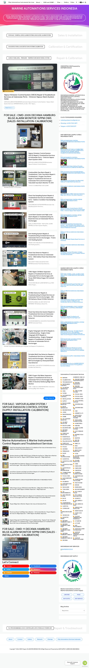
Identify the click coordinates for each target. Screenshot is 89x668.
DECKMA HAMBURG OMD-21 (66, 534)
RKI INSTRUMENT (80, 489)
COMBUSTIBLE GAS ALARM (66, 473)
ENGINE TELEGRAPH (76, 383)
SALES (64, 453)
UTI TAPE (77, 523)
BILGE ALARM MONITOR (65, 404)
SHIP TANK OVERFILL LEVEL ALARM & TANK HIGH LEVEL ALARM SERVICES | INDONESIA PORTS (72, 275)
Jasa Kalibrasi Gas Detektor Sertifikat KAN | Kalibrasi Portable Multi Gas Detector (72, 181)
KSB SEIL (77, 425)
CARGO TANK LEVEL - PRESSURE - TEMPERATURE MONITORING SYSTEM (28, 58)
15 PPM (8, 271)
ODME (64, 416)
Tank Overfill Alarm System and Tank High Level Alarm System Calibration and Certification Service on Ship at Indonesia (72, 301)
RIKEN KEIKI (78, 487)
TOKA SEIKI (65, 489)
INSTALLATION (66, 399)
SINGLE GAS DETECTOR (77, 508)
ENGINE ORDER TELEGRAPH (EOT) (14, 331)
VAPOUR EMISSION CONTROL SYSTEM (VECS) (78, 534)
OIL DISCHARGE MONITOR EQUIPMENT (78, 457)
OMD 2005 (78, 466)
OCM (76, 453)
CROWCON (65, 515)
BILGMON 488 (66, 428)
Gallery (30, 639)
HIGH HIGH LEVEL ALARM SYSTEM (14, 214)
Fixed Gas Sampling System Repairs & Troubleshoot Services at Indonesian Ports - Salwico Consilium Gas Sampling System (33, 448)
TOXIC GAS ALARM (77, 513)
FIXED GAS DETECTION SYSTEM (66, 444)
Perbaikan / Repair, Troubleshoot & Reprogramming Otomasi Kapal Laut (70, 317)
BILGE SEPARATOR (64, 407)
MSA (76, 446)
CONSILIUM (65, 508)
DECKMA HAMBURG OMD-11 (66, 521)
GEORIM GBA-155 (78, 408)
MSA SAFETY (78, 448)
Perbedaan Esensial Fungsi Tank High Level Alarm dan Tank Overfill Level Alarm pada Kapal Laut (72, 285)
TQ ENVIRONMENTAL (66, 492)
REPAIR (77, 485)
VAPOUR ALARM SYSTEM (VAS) (78, 529)
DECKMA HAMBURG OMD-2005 (66, 525)
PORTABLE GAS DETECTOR (66, 484)
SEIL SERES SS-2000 (78, 504)
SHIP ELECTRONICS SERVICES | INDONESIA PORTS (72, 245)
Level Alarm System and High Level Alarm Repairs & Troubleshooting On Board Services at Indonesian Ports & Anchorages (32, 472)
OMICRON (78, 470)
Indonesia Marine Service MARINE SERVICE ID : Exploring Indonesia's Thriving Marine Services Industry (72, 365)
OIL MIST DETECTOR (64, 422)
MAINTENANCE (66, 414)
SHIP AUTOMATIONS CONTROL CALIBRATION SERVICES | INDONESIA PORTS (73, 141)
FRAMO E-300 (79, 398)
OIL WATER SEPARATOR (65, 388)
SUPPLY (64, 401)
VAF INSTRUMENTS (77, 526)
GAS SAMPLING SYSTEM (66, 478)
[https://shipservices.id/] (67, 549)
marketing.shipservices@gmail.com (70, 120)
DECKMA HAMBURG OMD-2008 (66, 530)
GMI (76, 411)
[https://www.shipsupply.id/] (73, 570)
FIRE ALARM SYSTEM (77, 391)
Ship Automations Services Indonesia (69, 639)
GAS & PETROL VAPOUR (78, 401)
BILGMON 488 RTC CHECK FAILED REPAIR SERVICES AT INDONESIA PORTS (31, 480)
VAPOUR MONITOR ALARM (78, 538)
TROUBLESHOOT (67, 382)
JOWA (64, 412)
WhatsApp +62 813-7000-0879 (69, 123)
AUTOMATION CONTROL (66, 396)
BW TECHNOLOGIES (11, 354)
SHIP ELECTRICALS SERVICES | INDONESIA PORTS (72, 232)
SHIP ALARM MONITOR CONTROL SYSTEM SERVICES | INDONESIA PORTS (72, 322)
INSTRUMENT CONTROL (65, 385)
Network (39, 639)
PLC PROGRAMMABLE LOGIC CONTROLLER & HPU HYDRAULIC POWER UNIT (30, 628)
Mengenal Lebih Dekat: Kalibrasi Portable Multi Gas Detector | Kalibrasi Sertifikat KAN (72, 166)
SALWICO (78, 498)
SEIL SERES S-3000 (78, 501)
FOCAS (64, 447)
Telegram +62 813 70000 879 (68, 126)
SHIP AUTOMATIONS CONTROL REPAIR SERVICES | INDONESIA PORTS (71, 200)
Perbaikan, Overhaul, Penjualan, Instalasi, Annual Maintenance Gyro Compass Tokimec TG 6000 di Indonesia (73, 253)
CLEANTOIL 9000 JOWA (66, 465)
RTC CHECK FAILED (77, 492)
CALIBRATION (9, 153)
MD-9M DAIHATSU (76, 441)
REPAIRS (64, 377)
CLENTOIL (65, 506)
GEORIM (64, 449)
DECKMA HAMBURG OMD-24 (66, 537)
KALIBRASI (65, 481)
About (10, 639)
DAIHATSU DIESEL (10, 292)
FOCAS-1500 (78, 394)
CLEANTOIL (65, 459)
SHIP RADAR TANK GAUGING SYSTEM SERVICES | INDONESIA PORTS (71, 339)
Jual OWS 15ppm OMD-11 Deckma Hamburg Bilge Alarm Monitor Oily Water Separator (72, 194)
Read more (8, 107)
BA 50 (64, 498)
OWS (63, 391)
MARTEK (77, 438)
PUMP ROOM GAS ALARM (77, 480)
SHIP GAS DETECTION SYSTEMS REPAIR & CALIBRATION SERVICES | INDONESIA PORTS (73, 172)
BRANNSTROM (66, 410)
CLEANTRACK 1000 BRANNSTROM (66, 503)
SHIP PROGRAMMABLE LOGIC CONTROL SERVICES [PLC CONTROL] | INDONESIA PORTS (72, 308)
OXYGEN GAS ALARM (78, 476)
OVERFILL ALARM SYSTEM (77, 473)
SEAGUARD (65, 487)
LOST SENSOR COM (78, 431)
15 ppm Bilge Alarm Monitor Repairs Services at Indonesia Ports (28, 504)
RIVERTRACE (66, 437)
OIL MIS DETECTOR (76, 461)
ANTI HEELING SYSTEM (12, 233)
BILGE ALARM (66, 425)
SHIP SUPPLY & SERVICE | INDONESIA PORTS (73, 186)
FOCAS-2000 (79, 396)
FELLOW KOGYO (67, 441)
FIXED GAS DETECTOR (65, 434)
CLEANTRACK (66, 439)
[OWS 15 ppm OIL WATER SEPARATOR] (4, 2)
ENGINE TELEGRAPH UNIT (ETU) (78, 387)
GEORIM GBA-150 (78, 404)
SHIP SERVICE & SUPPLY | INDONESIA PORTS (73, 356)
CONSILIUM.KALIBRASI (66, 512)
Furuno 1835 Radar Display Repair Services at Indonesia (72, 239)
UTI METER (78, 521)
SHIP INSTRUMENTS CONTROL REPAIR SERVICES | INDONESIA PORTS (71, 215)
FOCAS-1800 (66, 476)
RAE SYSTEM (78, 483)
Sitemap (50, 639)
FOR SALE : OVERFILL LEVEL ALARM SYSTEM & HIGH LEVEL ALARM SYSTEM (29, 35)
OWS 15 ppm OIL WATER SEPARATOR (30, 649)
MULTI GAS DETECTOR (77, 450)
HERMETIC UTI (79, 413)
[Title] (30, 136)
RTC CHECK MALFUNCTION (77, 495)
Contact (19, 639)
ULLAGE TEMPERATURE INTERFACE (77, 518)
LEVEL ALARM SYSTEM (78, 428)
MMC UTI (77, 443)
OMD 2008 (78, 468)
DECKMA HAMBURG (64, 430)
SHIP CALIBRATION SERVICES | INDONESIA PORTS (72, 291)
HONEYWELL (78, 423)
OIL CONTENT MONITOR (65, 419)
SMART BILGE (79, 511)
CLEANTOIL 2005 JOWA (66, 461)
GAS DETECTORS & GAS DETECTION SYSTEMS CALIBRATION (25, 46)
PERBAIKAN (65, 451)
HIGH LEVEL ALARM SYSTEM (77, 420)
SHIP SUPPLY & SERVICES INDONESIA (68, 649)
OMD (76, 464)
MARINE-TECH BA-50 (78, 435)
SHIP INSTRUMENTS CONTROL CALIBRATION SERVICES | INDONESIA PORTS (73, 158)
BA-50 (64, 500)
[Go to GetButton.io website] (85, 666)
